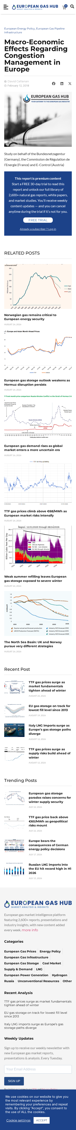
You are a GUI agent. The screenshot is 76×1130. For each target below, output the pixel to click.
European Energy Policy (19, 28)
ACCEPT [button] (41, 1120)
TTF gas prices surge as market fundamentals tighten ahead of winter (47, 686)
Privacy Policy (49, 1089)
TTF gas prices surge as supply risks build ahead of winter (49, 753)
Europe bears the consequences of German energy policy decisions (48, 845)
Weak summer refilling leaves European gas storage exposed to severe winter (35, 579)
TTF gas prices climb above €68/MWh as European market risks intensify (35, 513)
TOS (34, 1089)
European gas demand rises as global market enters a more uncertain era (33, 448)
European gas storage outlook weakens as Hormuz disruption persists (37, 382)
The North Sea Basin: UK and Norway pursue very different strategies (33, 644)
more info (30, 930)
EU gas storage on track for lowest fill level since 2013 (49, 708)
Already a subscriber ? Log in (38, 229)
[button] (54, 84)
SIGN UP (14, 1081)
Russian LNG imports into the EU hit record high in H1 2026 (50, 869)
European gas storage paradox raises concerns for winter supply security (50, 797)
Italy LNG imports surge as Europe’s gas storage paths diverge (50, 730)
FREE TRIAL (38, 220)
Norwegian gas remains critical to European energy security (30, 317)
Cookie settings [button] (18, 1120)
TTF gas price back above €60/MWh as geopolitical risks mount (48, 821)
